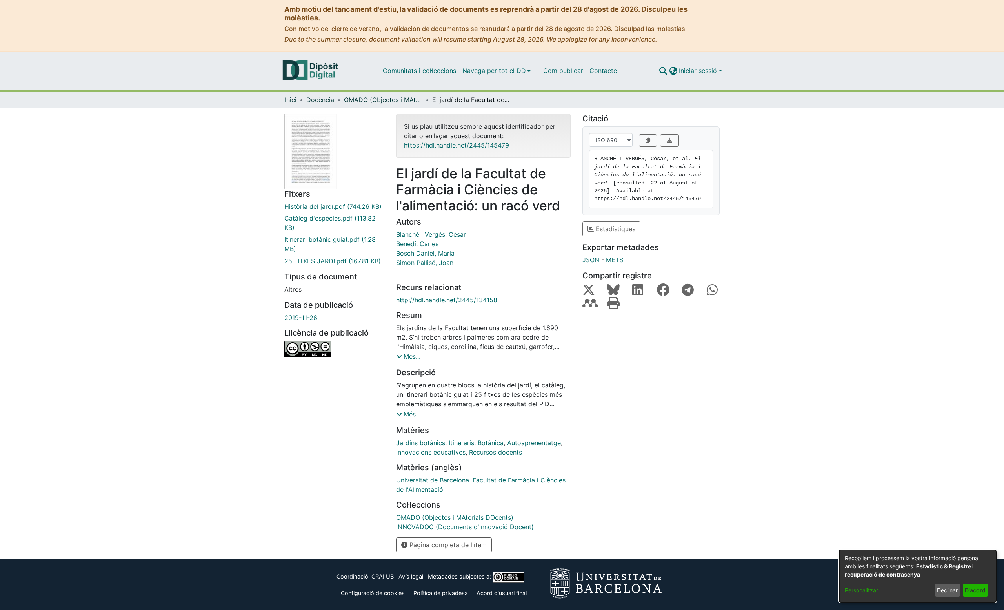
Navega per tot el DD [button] (494, 71)
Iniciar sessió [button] (699, 71)
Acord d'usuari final (502, 593)
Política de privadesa (440, 593)
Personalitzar (861, 590)
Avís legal (410, 576)
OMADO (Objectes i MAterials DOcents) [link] (383, 100)
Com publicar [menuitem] (563, 71)
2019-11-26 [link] (300, 317)
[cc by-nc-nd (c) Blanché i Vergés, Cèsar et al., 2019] (334, 349)
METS (614, 260)
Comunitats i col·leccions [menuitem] (419, 71)
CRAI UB (382, 576)
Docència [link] (320, 100)
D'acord (975, 590)
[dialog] (917, 576)
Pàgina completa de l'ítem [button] (447, 545)
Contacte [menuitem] (603, 71)
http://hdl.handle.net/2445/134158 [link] (446, 300)
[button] (663, 70)
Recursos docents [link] (495, 452)
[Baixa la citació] (669, 140)
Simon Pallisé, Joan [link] (424, 263)
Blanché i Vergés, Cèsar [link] (431, 234)
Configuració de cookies (373, 593)
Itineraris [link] (461, 443)
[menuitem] (496, 71)
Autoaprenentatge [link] (534, 443)
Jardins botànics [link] (420, 443)
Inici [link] (290, 100)
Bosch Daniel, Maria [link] (425, 253)
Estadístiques (614, 229)
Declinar (947, 590)
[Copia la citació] (648, 140)
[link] (334, 206)
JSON (590, 260)
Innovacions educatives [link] (431, 452)
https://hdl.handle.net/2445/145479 (456, 145)
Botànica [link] (491, 443)
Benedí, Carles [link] (417, 244)
